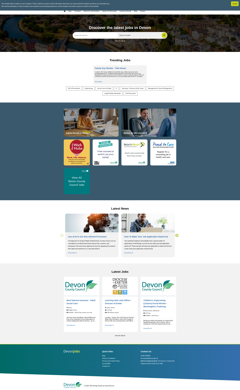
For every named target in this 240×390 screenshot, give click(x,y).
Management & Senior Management (160, 88)
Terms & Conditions (108, 358)
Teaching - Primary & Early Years (133, 88)
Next (177, 235)
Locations (77, 11)
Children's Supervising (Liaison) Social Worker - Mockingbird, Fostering (155, 303)
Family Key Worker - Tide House (110, 68)
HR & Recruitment (74, 88)
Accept (234, 3)
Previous (62, 235)
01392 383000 (145, 356)
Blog (135, 11)
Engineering (89, 88)
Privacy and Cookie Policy (111, 361)
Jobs (69, 11)
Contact (142, 11)
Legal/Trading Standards (112, 93)
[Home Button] (64, 11)
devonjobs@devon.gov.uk (149, 358)
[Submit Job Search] (164, 35)
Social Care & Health (104, 88)
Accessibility (106, 363)
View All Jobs (119, 41)
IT (116, 88)
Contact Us (106, 366)
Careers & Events (125, 11)
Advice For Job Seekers (91, 11)
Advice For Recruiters (109, 11)
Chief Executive (130, 93)
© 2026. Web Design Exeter (93, 386)
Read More (98, 81)
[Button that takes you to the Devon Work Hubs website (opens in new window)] (77, 152)
